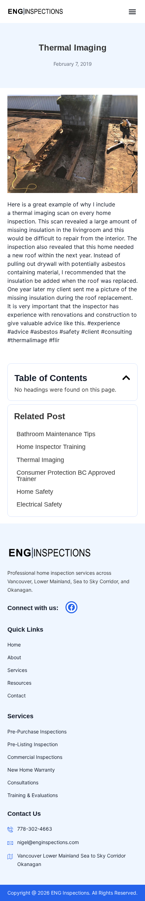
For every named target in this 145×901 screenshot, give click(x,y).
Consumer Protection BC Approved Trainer (66, 475)
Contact (16, 695)
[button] (132, 11)
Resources (19, 683)
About (14, 657)
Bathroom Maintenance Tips (56, 434)
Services (17, 670)
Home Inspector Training (51, 446)
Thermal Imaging (40, 459)
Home (14, 645)
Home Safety (35, 491)
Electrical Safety (39, 504)
